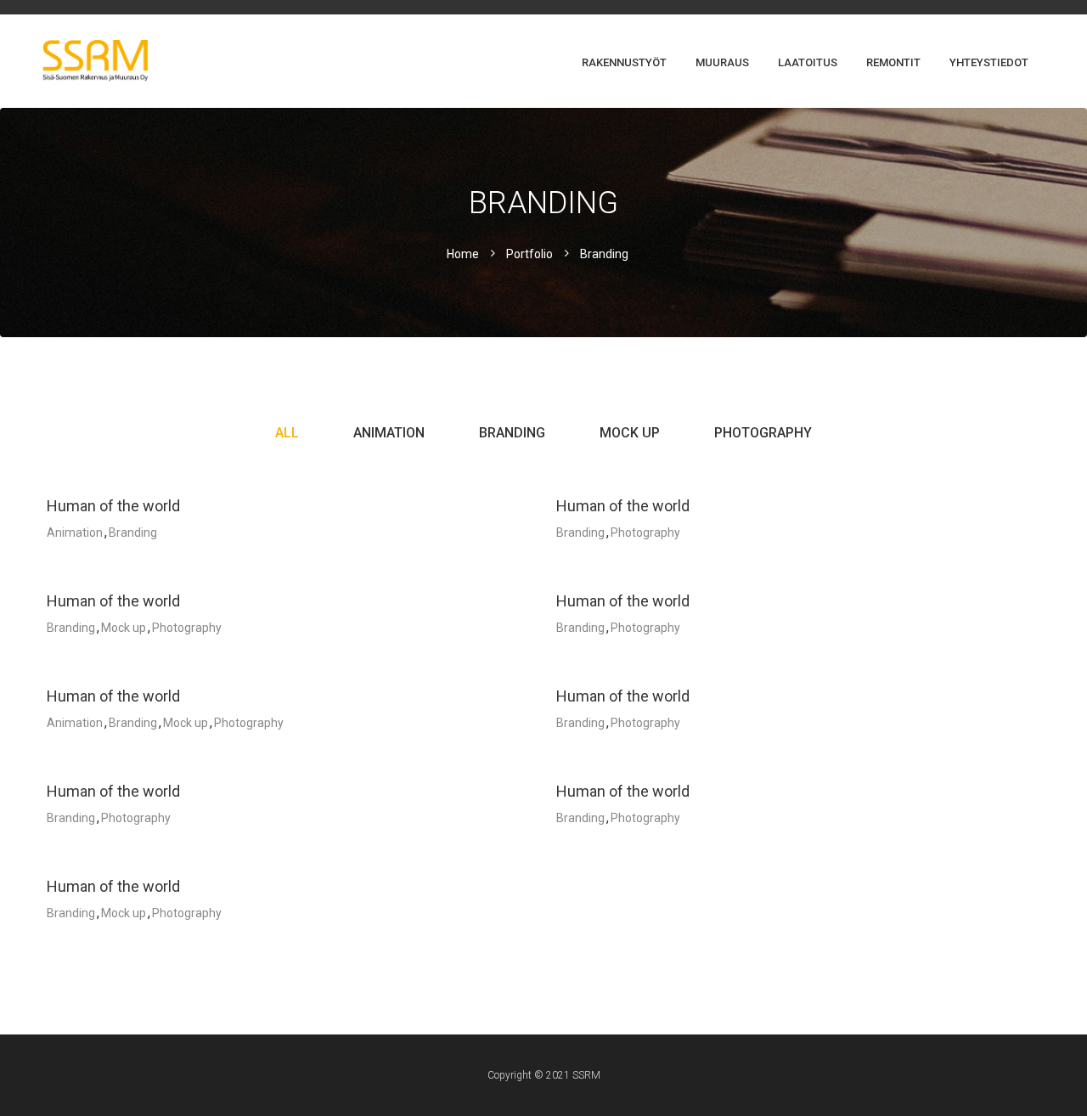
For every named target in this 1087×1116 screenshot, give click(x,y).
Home (463, 254)
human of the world (113, 506)
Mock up (630, 433)
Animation (389, 433)
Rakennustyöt (624, 62)
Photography (763, 433)
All (287, 433)
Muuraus (722, 62)
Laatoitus (807, 62)
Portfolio (529, 254)
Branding (512, 433)
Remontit (893, 62)
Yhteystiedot (988, 62)
